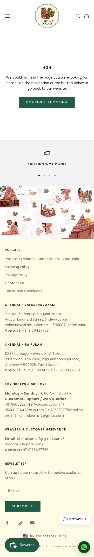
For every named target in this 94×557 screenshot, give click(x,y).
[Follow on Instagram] (19, 522)
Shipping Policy (17, 266)
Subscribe (23, 506)
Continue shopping (47, 102)
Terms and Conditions (23, 291)
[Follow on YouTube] (32, 522)
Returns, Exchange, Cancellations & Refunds (42, 258)
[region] (47, 158)
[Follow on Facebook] (7, 522)
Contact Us (14, 283)
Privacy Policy (16, 274)
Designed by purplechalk (69, 546)
